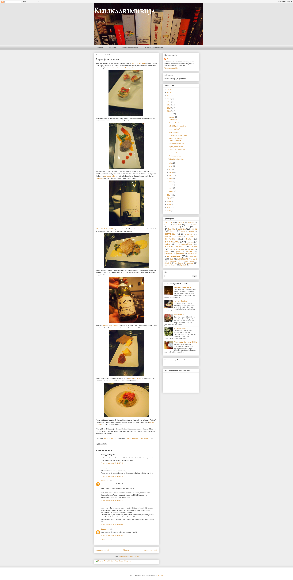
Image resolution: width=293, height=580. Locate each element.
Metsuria (131, 378)
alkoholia (168, 222)
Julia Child (171, 229)
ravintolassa (143, 438)
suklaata (190, 263)
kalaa (172, 231)
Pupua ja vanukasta (175, 147)
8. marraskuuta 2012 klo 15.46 (112, 524)
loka (170, 163)
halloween (167, 225)
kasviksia (169, 233)
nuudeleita (191, 249)
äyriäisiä (183, 265)
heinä (171, 172)
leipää (188, 239)
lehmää (189, 236)
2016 (169, 99)
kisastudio (188, 234)
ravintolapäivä (192, 254)
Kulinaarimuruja (124, 10)
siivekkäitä (173, 261)
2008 (169, 204)
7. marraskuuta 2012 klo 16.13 (112, 500)
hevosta (188, 225)
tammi (171, 191)
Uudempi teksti (102, 550)
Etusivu (100, 47)
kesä (171, 175)
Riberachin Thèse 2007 (104, 229)
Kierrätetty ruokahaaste (182, 287)
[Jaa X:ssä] (101, 444)
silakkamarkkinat (189, 261)
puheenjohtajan (109, 176)
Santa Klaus (172, 120)
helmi (171, 188)
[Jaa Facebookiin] (103, 444)
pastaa (166, 252)
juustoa (194, 229)
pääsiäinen (180, 254)
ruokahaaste (182, 259)
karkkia (191, 231)
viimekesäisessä (112, 68)
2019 (169, 89)
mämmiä (172, 249)
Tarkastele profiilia (171, 68)
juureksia (181, 229)
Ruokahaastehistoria (154, 47)
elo (170, 169)
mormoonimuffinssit (185, 244)
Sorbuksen (100, 178)
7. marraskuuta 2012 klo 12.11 (112, 463)
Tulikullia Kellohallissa (176, 159)
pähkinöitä (168, 254)
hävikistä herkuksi (173, 227)
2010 (169, 198)
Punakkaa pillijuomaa (176, 143)
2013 (169, 108)
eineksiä (181, 222)
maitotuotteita (171, 241)
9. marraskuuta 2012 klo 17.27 (112, 535)
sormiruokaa (179, 263)
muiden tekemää (132, 438)
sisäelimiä (167, 263)
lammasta (168, 237)
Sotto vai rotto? (173, 132)
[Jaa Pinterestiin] (105, 444)
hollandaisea (120, 275)
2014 (169, 105)
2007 (169, 207)
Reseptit (112, 47)
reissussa (193, 256)
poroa (178, 252)
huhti (171, 182)
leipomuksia (169, 239)
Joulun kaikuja (179, 315)
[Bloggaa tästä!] (99, 444)
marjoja (167, 244)
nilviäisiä (181, 249)
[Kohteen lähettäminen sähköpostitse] (97, 444)
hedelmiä (177, 225)
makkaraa (190, 242)
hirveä (195, 225)
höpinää (187, 227)
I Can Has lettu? (174, 129)
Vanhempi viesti (150, 550)
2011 (169, 195)
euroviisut (191, 222)
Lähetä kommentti (105, 540)
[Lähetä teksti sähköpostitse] (151, 438)
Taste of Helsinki (170, 265)
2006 (169, 210)
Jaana (106, 438)
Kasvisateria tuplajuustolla (177, 135)
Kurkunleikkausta (180, 328)
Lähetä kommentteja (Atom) (129, 556)
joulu (171, 114)
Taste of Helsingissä (125, 68)
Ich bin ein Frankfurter (176, 153)
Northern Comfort (180, 301)
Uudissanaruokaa (174, 156)
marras (172, 117)
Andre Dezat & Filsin (110, 325)
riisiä (171, 259)
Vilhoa (139, 378)
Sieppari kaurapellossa (176, 150)
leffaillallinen (180, 236)
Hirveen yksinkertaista (176, 123)
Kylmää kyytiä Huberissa (177, 126)
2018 (169, 92)
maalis (171, 185)
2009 (169, 201)
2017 (169, 95)
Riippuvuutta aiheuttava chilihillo (185, 342)
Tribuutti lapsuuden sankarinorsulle (175, 139)
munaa (194, 247)
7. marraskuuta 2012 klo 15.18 (112, 476)
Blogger (160, 575)
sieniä (195, 259)
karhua (183, 231)
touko (171, 178)
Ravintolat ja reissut (130, 47)
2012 (169, 111)
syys (171, 166)
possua (189, 251)
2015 (169, 102)
